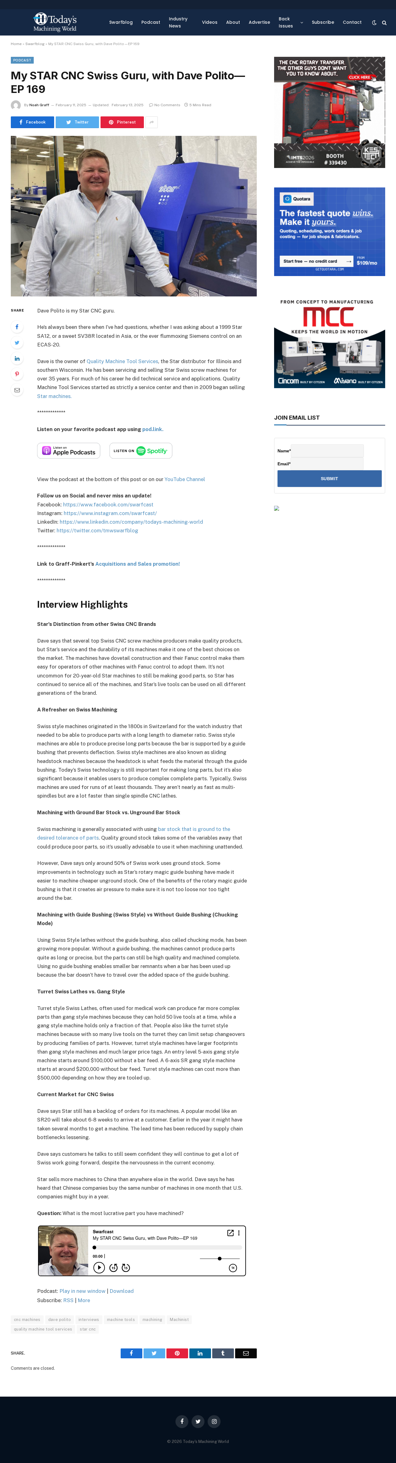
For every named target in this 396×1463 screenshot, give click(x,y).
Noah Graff (39, 105)
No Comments (167, 105)
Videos (209, 22)
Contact (352, 22)
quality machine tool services (43, 1329)
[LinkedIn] (17, 358)
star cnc (88, 1329)
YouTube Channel (185, 479)
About (233, 22)
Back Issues (286, 22)
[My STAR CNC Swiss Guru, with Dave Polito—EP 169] (134, 216)
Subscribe (323, 22)
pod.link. (152, 429)
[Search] (384, 22)
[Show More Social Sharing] (151, 122)
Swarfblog (121, 22)
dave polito (59, 1319)
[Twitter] (17, 342)
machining (152, 1319)
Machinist (179, 1319)
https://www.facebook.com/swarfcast (108, 504)
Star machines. (54, 396)
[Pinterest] (17, 374)
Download (122, 1291)
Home (16, 44)
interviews (89, 1319)
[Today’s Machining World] (54, 22)
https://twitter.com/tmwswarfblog (97, 530)
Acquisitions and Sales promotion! (137, 564)
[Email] (17, 390)
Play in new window (82, 1291)
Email (284, 463)
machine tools (121, 1319)
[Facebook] (17, 327)
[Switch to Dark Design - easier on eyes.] (374, 22)
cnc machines (27, 1319)
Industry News (178, 22)
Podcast (150, 22)
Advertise (259, 22)
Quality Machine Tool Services (122, 361)
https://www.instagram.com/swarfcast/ (110, 513)
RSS (68, 1300)
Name (284, 450)
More (84, 1300)
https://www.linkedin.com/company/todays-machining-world (131, 522)
